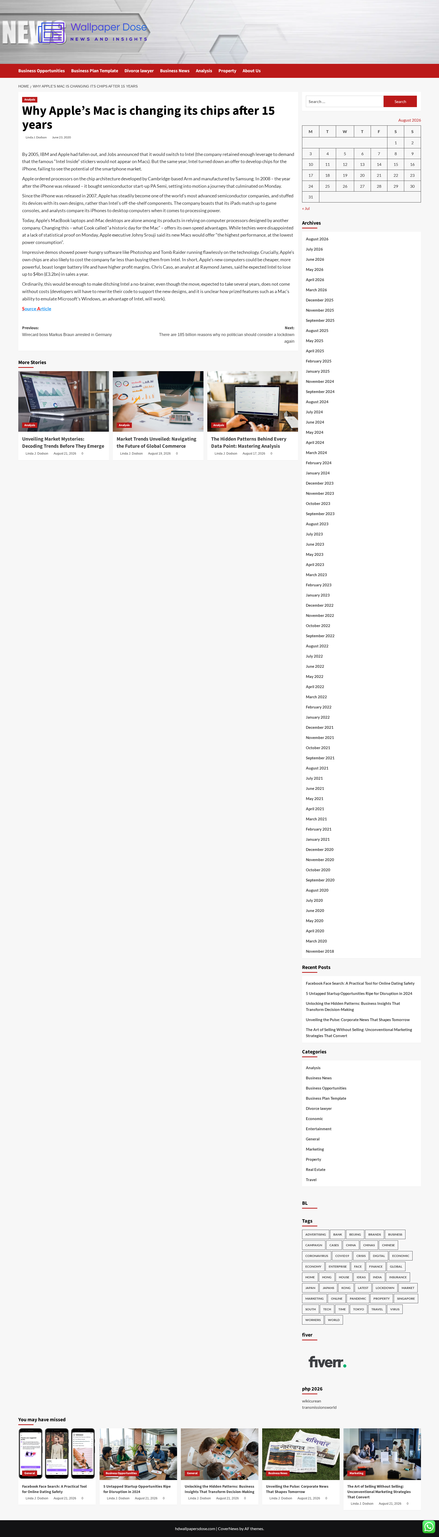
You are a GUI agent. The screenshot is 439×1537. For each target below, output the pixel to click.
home (310, 1277)
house (344, 1277)
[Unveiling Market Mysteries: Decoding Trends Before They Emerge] (63, 401)
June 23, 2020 (61, 137)
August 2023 (317, 523)
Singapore (406, 1298)
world (334, 1320)
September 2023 (320, 513)
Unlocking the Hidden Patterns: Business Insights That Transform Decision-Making (353, 1006)
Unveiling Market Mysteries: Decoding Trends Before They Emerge (63, 443)
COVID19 (342, 1256)
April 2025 (315, 351)
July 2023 (314, 534)
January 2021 (318, 839)
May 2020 (314, 920)
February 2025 (319, 361)
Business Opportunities (41, 71)
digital (379, 1256)
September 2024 (320, 391)
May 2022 (314, 676)
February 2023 (319, 585)
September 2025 (320, 320)
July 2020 (314, 900)
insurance (398, 1277)
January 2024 (318, 473)
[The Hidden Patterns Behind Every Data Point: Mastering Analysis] (252, 401)
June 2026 (315, 259)
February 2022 (319, 707)
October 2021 (318, 747)
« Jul (306, 208)
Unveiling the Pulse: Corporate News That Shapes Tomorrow (358, 1019)
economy (313, 1266)
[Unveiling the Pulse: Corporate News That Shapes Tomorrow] (301, 1454)
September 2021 (320, 758)
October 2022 (318, 625)
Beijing (355, 1234)
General (313, 1139)
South (310, 1309)
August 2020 (317, 890)
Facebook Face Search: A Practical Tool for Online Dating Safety (360, 983)
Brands (374, 1234)
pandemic (358, 1298)
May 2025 (314, 340)
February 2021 (319, 829)
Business (395, 1234)
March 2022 (316, 696)
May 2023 (314, 554)
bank (337, 1234)
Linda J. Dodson (36, 137)
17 (310, 175)
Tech (327, 1309)
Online (336, 1298)
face (358, 1266)
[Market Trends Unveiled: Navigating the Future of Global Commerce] (158, 401)
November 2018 (320, 951)
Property (227, 71)
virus (394, 1309)
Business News (175, 71)
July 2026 (314, 249)
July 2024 (314, 412)
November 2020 (320, 859)
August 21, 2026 (65, 453)
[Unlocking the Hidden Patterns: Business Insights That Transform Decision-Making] (219, 1454)
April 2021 (315, 808)
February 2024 (319, 462)
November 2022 (320, 615)
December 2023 (320, 483)
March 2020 (316, 941)
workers (313, 1320)
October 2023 (318, 503)
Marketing (315, 1149)
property (381, 1298)
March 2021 (316, 819)
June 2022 (315, 666)
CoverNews (228, 1528)
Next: (226, 334)
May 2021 (314, 798)
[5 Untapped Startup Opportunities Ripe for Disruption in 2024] (138, 1454)
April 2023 (315, 564)
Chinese (388, 1245)
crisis (361, 1256)
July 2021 (314, 778)
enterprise (338, 1266)
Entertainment (319, 1128)
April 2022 (315, 686)
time (342, 1309)
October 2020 (318, 869)
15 (396, 164)
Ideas (361, 1277)
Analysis (204, 71)
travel (377, 1309)
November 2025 (320, 310)
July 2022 (314, 656)
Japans (328, 1288)
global (396, 1266)
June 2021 (315, 788)
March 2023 (316, 574)
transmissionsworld (319, 1407)
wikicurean (311, 1400)
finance (376, 1266)
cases (334, 1245)
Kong (346, 1288)
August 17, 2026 (254, 453)
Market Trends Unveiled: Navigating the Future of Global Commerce (156, 443)
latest (363, 1288)
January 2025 (318, 371)
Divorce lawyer (139, 71)
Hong (327, 1277)
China (351, 1245)
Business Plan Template (94, 71)
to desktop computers (128, 210)
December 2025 (320, 300)
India (377, 1277)
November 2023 (320, 493)
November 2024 (320, 381)
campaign (313, 1245)
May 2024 (314, 432)
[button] (418, 70)
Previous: (67, 331)
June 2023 (315, 544)
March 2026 (316, 289)
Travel (311, 1179)
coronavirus (316, 1256)
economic (400, 1256)
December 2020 (320, 849)
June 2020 (315, 910)
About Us (252, 71)
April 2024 (315, 442)
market (408, 1288)
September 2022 (320, 635)
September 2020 (320, 880)
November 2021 (320, 737)
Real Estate (315, 1169)
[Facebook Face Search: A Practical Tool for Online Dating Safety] (57, 1454)
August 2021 (317, 768)
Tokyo (358, 1309)
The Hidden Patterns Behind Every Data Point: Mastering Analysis (248, 443)
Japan (310, 1288)
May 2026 (314, 269)
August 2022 (317, 646)
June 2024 (315, 422)
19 (345, 175)
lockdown (385, 1288)
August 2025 (317, 330)
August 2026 (317, 239)
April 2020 (315, 931)
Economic (314, 1118)
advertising (315, 1234)
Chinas (369, 1245)
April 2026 (315, 279)
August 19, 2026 (159, 453)
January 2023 (318, 595)
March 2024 (316, 452)
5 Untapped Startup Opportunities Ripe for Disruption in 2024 (359, 993)
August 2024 (317, 401)
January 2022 (318, 717)
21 (379, 175)
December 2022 (320, 605)
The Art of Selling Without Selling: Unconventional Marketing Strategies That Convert (359, 1032)
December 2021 (320, 727)
